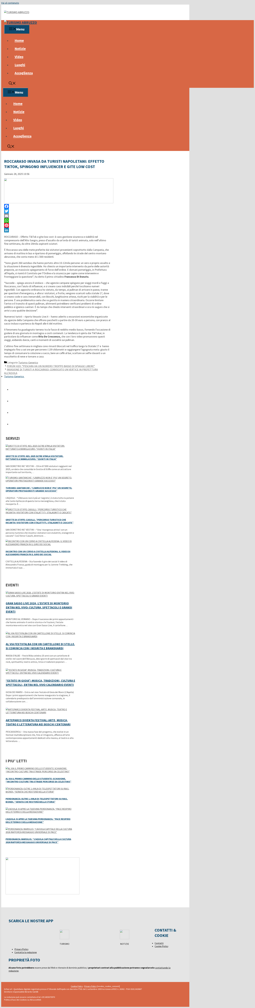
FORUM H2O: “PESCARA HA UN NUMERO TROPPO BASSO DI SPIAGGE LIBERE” (51, 366)
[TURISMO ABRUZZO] (20, 22)
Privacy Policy (21, 949)
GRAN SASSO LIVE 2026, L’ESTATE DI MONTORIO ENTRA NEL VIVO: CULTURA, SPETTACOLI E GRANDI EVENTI (39, 607)
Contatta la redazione (25, 952)
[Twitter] (57, 211)
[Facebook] (57, 206)
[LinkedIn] (57, 230)
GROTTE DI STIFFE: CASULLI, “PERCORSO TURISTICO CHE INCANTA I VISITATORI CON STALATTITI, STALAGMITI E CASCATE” (39, 521)
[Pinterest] (57, 225)
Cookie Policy (161, 946)
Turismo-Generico (28, 362)
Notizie (20, 48)
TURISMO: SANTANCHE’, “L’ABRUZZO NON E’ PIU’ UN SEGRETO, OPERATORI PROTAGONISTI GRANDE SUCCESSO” (39, 489)
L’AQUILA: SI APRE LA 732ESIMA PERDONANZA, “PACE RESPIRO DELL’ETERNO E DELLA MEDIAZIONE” (38, 820)
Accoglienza (24, 73)
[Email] (57, 215)
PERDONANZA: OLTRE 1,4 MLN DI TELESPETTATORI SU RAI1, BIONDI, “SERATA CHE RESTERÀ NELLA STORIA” (37, 800)
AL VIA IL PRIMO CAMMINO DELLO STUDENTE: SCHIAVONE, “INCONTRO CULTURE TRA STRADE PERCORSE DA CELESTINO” (38, 780)
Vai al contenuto (10, 3)
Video (19, 56)
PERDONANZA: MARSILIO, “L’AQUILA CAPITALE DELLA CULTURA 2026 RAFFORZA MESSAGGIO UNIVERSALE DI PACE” (38, 841)
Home (19, 40)
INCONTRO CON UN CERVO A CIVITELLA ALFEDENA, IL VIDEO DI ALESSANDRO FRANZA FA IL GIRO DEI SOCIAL (38, 553)
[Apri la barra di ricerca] (12, 83)
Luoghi (20, 65)
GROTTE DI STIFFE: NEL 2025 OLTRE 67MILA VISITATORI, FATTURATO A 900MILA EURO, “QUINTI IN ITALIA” (34, 458)
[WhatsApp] (57, 220)
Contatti (159, 943)
